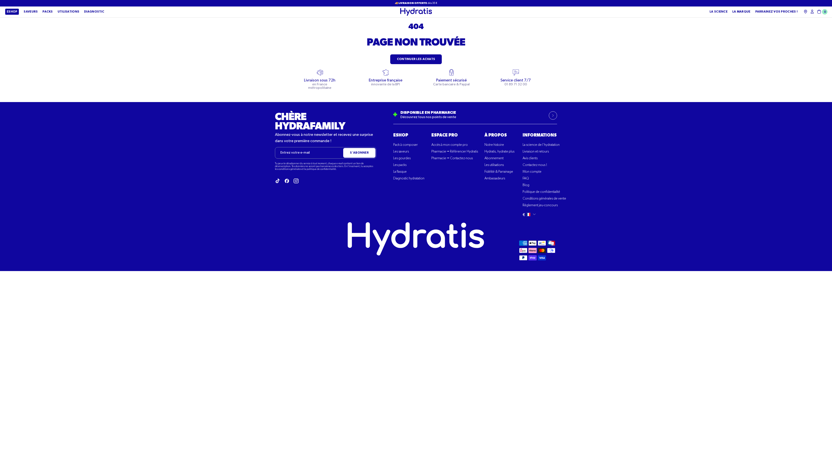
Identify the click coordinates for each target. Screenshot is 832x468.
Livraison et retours (536, 151)
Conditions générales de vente (544, 198)
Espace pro (444, 135)
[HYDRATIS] (416, 12)
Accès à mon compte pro (449, 145)
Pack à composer (405, 145)
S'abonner (359, 152)
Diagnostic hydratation (408, 178)
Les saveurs (401, 151)
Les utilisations (494, 165)
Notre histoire (494, 145)
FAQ (526, 178)
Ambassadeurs (494, 178)
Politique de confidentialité (541, 192)
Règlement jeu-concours (540, 205)
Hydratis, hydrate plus (499, 151)
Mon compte (532, 172)
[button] (821, 12)
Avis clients (530, 158)
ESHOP (400, 135)
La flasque (400, 172)
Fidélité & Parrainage (498, 172)
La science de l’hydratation (541, 145)
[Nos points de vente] (805, 11)
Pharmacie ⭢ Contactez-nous (452, 158)
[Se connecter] (812, 12)
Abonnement (494, 158)
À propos (495, 135)
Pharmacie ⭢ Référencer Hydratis (454, 151)
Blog (526, 185)
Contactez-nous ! (535, 165)
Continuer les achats (416, 59)
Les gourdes (402, 158)
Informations (540, 135)
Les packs (399, 165)
